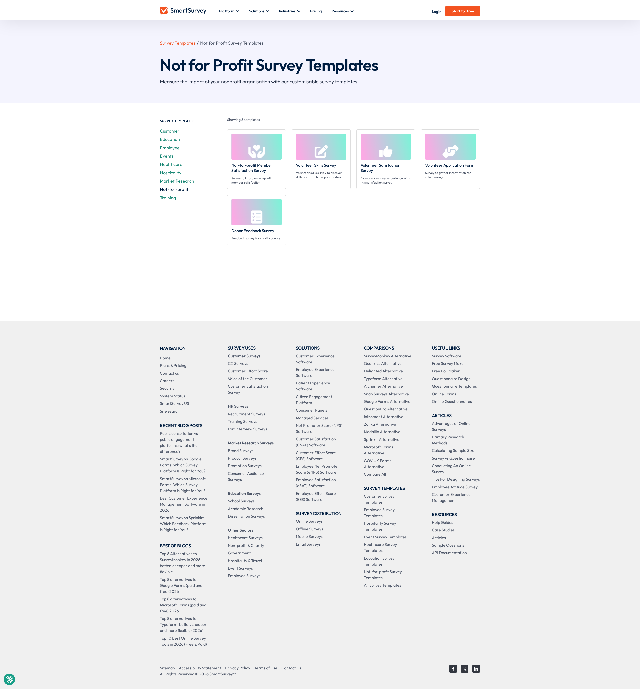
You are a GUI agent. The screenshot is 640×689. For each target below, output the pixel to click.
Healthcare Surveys (245, 537)
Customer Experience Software (315, 359)
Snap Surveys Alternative (386, 394)
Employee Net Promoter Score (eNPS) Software (317, 469)
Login (437, 11)
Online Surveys (309, 521)
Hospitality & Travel (245, 560)
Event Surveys (240, 568)
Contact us (169, 373)
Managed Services (312, 418)
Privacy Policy (237, 668)
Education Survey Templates (379, 561)
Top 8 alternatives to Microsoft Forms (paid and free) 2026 (183, 605)
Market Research (177, 181)
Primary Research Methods (448, 440)
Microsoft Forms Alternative (378, 450)
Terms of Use (266, 668)
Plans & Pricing (173, 365)
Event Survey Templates (385, 537)
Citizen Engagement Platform (314, 399)
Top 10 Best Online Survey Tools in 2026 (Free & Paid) (183, 641)
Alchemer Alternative (383, 386)
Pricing (316, 11)
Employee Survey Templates (379, 512)
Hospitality (171, 173)
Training (168, 198)
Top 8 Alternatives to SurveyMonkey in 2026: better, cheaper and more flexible (182, 562)
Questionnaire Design (451, 378)
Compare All (375, 474)
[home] (189, 11)
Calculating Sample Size (453, 450)
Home (165, 358)
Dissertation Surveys (246, 516)
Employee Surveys (244, 575)
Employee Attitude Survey (455, 487)
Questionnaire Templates (454, 386)
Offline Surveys (309, 529)
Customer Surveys (244, 356)
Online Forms (444, 394)
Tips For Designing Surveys (456, 479)
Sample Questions (448, 545)
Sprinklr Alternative (382, 439)
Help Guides (442, 522)
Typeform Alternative (383, 378)
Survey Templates (178, 43)
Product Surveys (242, 458)
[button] (229, 11)
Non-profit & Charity (246, 545)
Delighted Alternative (383, 371)
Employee (170, 148)
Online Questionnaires (452, 401)
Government (239, 553)
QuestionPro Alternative (386, 409)
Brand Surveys (241, 450)
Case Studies (443, 530)
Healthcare (171, 164)
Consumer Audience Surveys (246, 476)
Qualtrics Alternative (383, 363)
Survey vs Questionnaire (453, 458)
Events (167, 156)
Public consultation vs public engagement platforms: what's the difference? (179, 442)
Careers (167, 380)
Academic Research (246, 508)
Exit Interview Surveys (247, 429)
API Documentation (449, 552)
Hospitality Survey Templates (380, 526)
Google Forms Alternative (387, 401)
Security (167, 388)
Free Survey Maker (449, 363)
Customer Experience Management (451, 497)
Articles (439, 537)
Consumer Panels (311, 410)
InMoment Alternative (384, 416)
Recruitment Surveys (246, 414)
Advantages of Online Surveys (451, 426)
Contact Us (291, 668)
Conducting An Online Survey (451, 468)
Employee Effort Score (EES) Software (316, 496)
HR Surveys (238, 406)
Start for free (463, 11)
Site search (170, 411)
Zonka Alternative (380, 424)
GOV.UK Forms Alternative (378, 463)
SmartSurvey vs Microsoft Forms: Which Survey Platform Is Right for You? (183, 484)
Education (170, 139)
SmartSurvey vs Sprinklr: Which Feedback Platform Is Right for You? (183, 523)
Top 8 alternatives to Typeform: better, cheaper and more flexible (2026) (183, 624)
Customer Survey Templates (379, 499)
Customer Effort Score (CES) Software (316, 455)
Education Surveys (244, 493)
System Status (172, 396)
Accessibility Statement (200, 668)
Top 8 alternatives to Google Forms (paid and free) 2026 (181, 585)
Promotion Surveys (245, 465)
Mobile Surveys (309, 536)
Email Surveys (308, 544)
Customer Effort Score (248, 371)
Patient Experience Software (313, 386)
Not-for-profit (174, 189)
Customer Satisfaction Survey (248, 389)
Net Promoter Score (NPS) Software (319, 428)
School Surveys (241, 501)
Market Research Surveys (251, 443)
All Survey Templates (382, 585)
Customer (170, 131)
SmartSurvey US (174, 403)
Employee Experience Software (315, 372)
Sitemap (167, 668)
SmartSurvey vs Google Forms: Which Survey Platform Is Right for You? (183, 465)
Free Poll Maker (446, 371)
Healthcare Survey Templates (380, 547)
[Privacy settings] (9, 679)
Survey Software (447, 356)
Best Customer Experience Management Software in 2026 (184, 504)
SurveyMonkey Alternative (388, 356)
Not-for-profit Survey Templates (383, 574)
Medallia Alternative (382, 431)
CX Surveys (238, 363)
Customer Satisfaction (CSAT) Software (316, 442)
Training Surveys (242, 421)
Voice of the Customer (248, 378)
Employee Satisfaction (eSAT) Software (316, 482)
